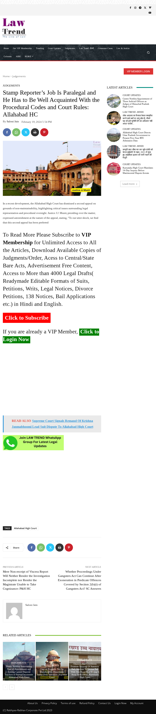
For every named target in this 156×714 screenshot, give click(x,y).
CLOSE (147, 25)
